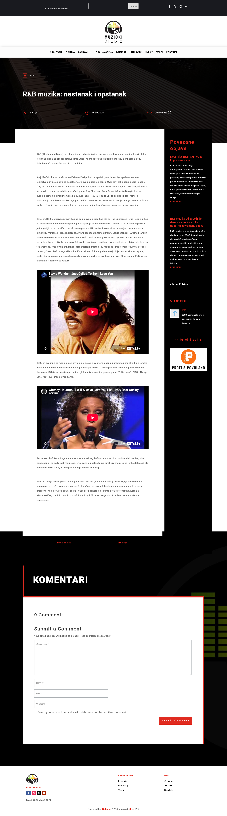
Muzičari (121, 52)
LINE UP (149, 52)
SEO (131, 809)
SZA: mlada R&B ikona (56, 8)
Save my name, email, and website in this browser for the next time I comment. (82, 712)
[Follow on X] (175, 6)
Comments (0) (163, 112)
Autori (168, 785)
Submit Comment (175, 720)
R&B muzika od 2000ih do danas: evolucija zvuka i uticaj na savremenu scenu (187, 222)
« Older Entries (179, 284)
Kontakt (171, 52)
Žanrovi (83, 52)
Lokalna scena (104, 52)
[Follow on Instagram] (181, 6)
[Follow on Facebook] (169, 6)
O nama (70, 52)
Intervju (135, 52)
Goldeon (106, 809)
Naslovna (56, 52)
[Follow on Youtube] (186, 6)
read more (176, 201)
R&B (32, 75)
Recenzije (123, 785)
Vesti (159, 52)
